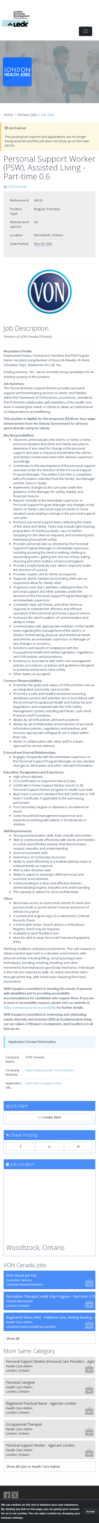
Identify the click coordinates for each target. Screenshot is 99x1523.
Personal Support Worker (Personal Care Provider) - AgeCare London (50, 1366)
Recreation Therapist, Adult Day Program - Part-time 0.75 (50, 1301)
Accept (90, 1511)
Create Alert (51, 1117)
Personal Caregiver (20, 1387)
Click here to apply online (43, 1083)
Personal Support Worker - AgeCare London (40, 1450)
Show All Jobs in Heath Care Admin (33, 1466)
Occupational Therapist (24, 1429)
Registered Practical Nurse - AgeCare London (41, 1408)
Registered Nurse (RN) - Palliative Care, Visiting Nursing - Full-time (50, 1322)
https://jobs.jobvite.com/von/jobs (49, 1070)
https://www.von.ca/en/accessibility (30, 1007)
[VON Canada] (49, 292)
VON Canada (17, 186)
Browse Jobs (27, 114)
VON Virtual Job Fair (24, 1280)
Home (8, 114)
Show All (12, 1338)
